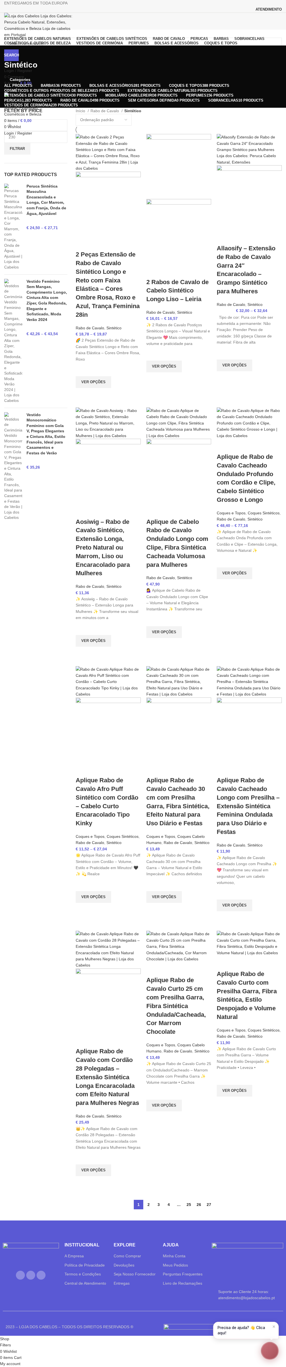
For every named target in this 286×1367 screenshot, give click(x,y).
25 (189, 1204)
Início (81, 111)
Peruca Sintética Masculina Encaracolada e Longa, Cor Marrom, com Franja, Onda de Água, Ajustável (46, 200)
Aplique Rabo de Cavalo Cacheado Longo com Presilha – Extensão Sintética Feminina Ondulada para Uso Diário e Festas (248, 806)
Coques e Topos (231, 513)
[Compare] (83, 243)
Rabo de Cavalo (105, 111)
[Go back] (11, 52)
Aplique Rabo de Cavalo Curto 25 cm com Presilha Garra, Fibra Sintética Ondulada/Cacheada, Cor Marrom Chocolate (176, 1006)
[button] (270, 1351)
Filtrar (17, 149)
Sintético (113, 328)
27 (209, 1204)
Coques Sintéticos (264, 513)
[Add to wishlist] (83, 369)
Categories (20, 79)
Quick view (83, 395)
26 (199, 1204)
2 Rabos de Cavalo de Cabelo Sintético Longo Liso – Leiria (177, 291)
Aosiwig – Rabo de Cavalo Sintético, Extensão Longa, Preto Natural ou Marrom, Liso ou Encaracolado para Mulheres (103, 547)
